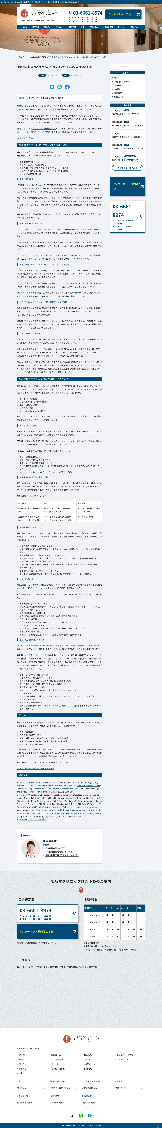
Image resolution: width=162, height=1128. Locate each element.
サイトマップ (122, 1059)
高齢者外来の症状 (24, 1102)
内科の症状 (21, 1087)
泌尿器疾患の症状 (89, 1087)
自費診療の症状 (89, 1102)
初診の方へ (60, 27)
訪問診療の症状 (56, 1102)
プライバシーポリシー (126, 1054)
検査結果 (88, 1054)
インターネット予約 (119, 14)
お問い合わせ (134, 27)
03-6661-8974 (87, 12)
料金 (82, 27)
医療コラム (93, 27)
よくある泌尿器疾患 (92, 1081)
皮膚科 (119, 1081)
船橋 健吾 (51, 841)
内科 (20, 1081)
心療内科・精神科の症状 (60, 1087)
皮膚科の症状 (120, 1087)
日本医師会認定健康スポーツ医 (58, 851)
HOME (25, 27)
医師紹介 (47, 27)
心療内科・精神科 (58, 1081)
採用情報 (88, 1068)
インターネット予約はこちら (126, 186)
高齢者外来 (23, 1096)
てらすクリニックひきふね (28, 57)
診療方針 (35, 27)
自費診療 (88, 1096)
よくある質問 (108, 27)
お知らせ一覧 (89, 1064)
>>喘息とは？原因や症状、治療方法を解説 (35, 768)
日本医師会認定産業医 (55, 848)
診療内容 (72, 27)
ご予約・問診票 (58, 1068)
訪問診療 (55, 1096)
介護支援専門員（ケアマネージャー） (61, 855)
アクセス (121, 27)
